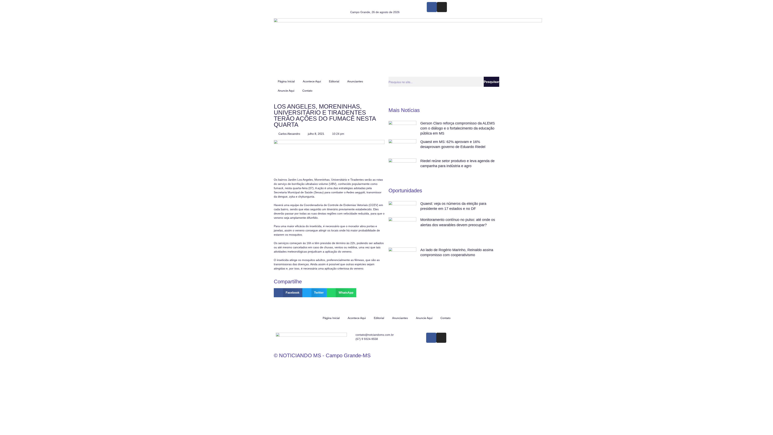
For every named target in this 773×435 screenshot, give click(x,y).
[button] (288, 292)
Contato (307, 90)
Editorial (334, 81)
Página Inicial (286, 81)
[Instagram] (442, 7)
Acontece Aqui (312, 81)
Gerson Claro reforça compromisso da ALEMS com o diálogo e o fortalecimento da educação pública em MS (457, 128)
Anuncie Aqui (286, 90)
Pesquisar (491, 81)
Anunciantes (355, 81)
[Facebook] (432, 7)
